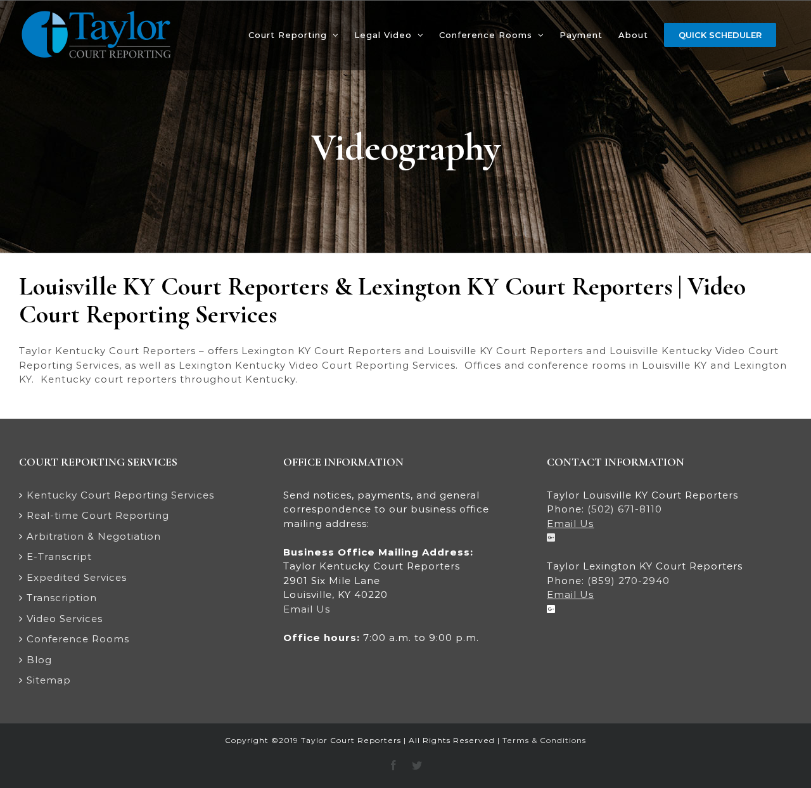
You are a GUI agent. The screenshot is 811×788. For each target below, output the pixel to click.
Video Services (65, 619)
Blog (39, 660)
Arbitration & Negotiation (94, 536)
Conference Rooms (78, 639)
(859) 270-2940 (628, 581)
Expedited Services (77, 577)
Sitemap (49, 680)
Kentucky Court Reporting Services (120, 495)
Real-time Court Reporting (98, 515)
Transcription (62, 598)
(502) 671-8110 (624, 509)
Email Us (306, 609)
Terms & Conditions (544, 740)
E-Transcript (59, 556)
